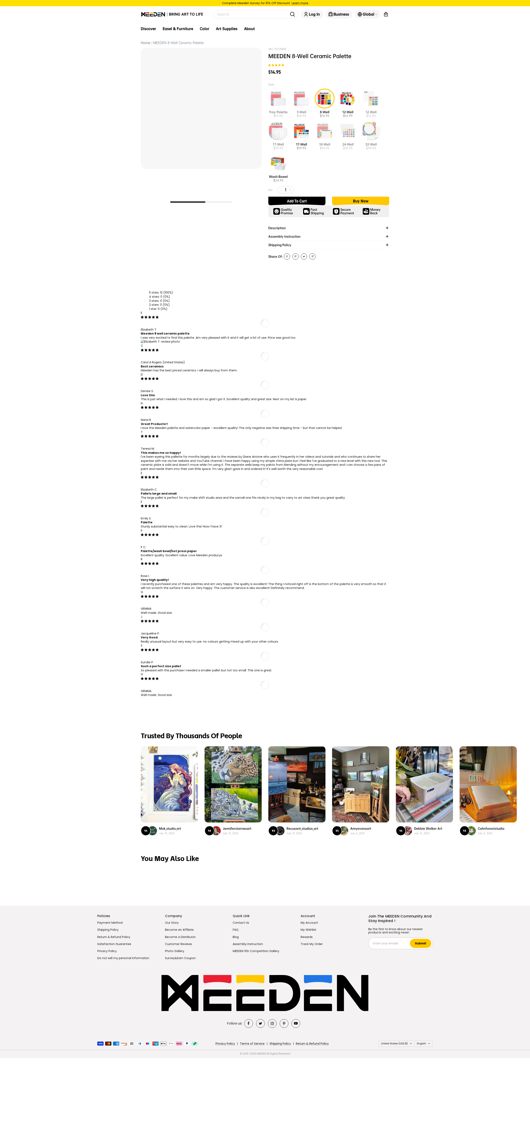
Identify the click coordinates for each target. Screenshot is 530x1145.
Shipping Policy (108, 930)
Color (204, 29)
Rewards (307, 937)
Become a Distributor (180, 937)
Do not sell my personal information (123, 958)
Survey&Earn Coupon (180, 958)
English (421, 1043)
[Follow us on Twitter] (260, 1023)
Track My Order (312, 944)
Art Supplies (226, 29)
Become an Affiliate (179, 930)
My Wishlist (308, 930)
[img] (150, 317)
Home (145, 43)
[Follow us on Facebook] (249, 1023)
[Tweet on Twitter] (304, 256)
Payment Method (110, 923)
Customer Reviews (178, 944)
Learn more (300, 3)
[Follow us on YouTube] (296, 1023)
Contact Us (241, 923)
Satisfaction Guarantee (114, 944)
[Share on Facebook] (287, 256)
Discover (148, 29)
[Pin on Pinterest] (295, 256)
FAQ (235, 930)
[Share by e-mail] (312, 256)
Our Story (172, 923)
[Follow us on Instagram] (272, 1023)
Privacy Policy (107, 951)
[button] (276, 65)
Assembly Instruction (248, 944)
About (249, 29)
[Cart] (386, 14)
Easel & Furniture (178, 29)
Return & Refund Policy (113, 937)
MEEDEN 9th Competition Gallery (256, 951)
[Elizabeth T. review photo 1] (160, 342)
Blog (236, 937)
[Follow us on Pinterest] (284, 1023)
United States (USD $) (394, 1043)
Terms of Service (252, 1043)
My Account (309, 923)
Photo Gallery (174, 951)
